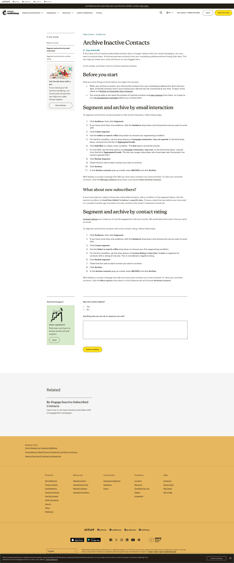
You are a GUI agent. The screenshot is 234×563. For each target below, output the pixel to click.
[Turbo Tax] (16, 1)
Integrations (51, 13)
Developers (107, 485)
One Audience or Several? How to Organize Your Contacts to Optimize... (51, 452)
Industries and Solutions (31, 13)
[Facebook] (111, 540)
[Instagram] (121, 540)
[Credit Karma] (26, 1)
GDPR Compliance (51, 500)
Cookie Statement (52, 559)
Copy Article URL (93, 50)
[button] (169, 12)
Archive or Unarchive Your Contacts (116, 91)
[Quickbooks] (37, 1)
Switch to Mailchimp (85, 13)
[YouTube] (133, 540)
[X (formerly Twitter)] (116, 540)
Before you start (52, 43)
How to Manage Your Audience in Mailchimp (41, 448)
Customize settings (216, 558)
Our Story (138, 481)
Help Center (88, 34)
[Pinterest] (139, 540)
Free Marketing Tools (80, 485)
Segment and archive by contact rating (59, 57)
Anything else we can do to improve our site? (104, 316)
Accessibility (138, 496)
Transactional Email (52, 492)
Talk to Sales (167, 492)
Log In (208, 13)
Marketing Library (79, 481)
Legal (161, 551)
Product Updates (51, 485)
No (88, 309)
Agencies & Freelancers (111, 481)
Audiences (101, 34)
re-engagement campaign (106, 98)
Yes (88, 306)
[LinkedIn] (127, 540)
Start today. (144, 6)
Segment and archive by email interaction (58, 49)
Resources (66, 13)
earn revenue (157, 95)
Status (47, 508)
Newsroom (138, 485)
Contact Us (167, 481)
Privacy (150, 551)
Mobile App (49, 512)
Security (48, 504)
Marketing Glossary (80, 489)
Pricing (99, 13)
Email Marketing (51, 489)
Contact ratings (90, 219)
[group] (169, 12)
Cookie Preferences (170, 551)
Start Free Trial (223, 13)
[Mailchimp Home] (10, 12)
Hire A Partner (60, 105)
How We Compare (51, 496)
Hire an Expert (168, 485)
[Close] (230, 558)
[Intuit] (6, 1)
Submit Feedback (92, 349)
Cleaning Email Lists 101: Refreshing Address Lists (43, 456)
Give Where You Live (141, 489)
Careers (137, 492)
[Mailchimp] (47, 1)
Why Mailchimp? (51, 481)
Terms (156, 551)
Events (105, 489)
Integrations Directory (81, 492)
